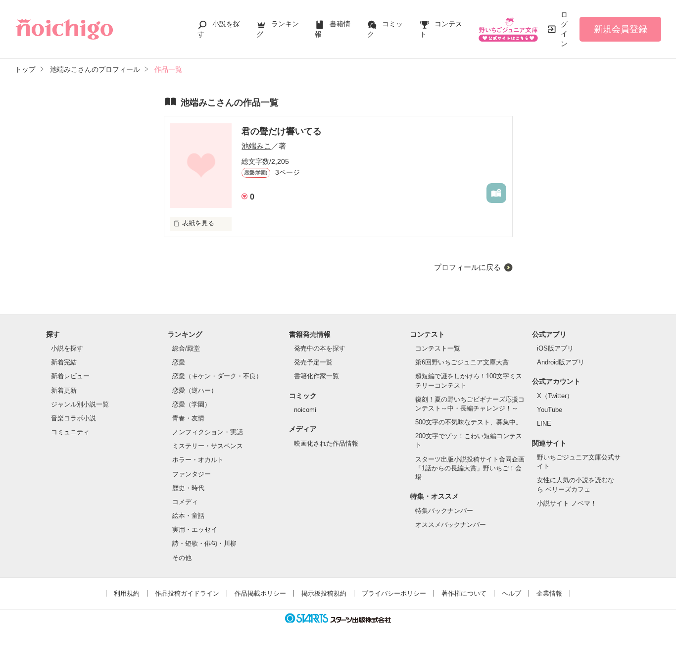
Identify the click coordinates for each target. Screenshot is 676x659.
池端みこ (256, 146)
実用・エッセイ (194, 529)
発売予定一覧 (313, 362)
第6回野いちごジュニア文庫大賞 (462, 362)
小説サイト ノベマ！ (567, 503)
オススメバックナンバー (450, 524)
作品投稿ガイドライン (187, 593)
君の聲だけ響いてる (281, 131)
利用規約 (127, 593)
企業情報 (549, 593)
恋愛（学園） (191, 404)
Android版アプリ (560, 362)
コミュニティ (70, 432)
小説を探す (67, 348)
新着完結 (64, 362)
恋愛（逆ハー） (194, 390)
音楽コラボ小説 (73, 418)
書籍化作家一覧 (316, 376)
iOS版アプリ (555, 348)
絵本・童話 (188, 515)
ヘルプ (511, 593)
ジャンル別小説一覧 (80, 404)
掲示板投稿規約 (323, 593)
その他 (182, 557)
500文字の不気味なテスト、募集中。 (468, 422)
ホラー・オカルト (198, 459)
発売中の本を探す (319, 348)
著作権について (463, 593)
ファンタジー (191, 474)
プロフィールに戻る (467, 267)
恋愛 (178, 362)
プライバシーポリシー (394, 593)
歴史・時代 (188, 488)
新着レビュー (70, 376)
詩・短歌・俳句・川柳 (204, 543)
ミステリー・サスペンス (207, 446)
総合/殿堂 (186, 348)
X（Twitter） (555, 396)
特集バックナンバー (444, 510)
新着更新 (64, 390)
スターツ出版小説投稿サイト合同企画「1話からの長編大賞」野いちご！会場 (470, 468)
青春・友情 (188, 418)
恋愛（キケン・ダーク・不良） (217, 376)
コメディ (185, 502)
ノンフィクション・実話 (207, 432)
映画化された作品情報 (326, 443)
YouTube (549, 409)
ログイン (564, 29)
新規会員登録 (620, 29)
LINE (544, 423)
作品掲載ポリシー (260, 593)
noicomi (305, 409)
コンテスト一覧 (437, 348)
